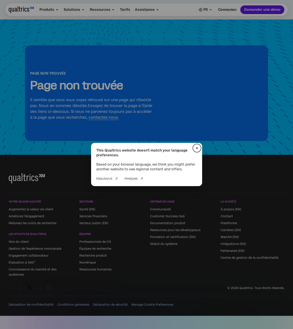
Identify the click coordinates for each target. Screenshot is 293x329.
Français (131, 178)
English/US (104, 178)
